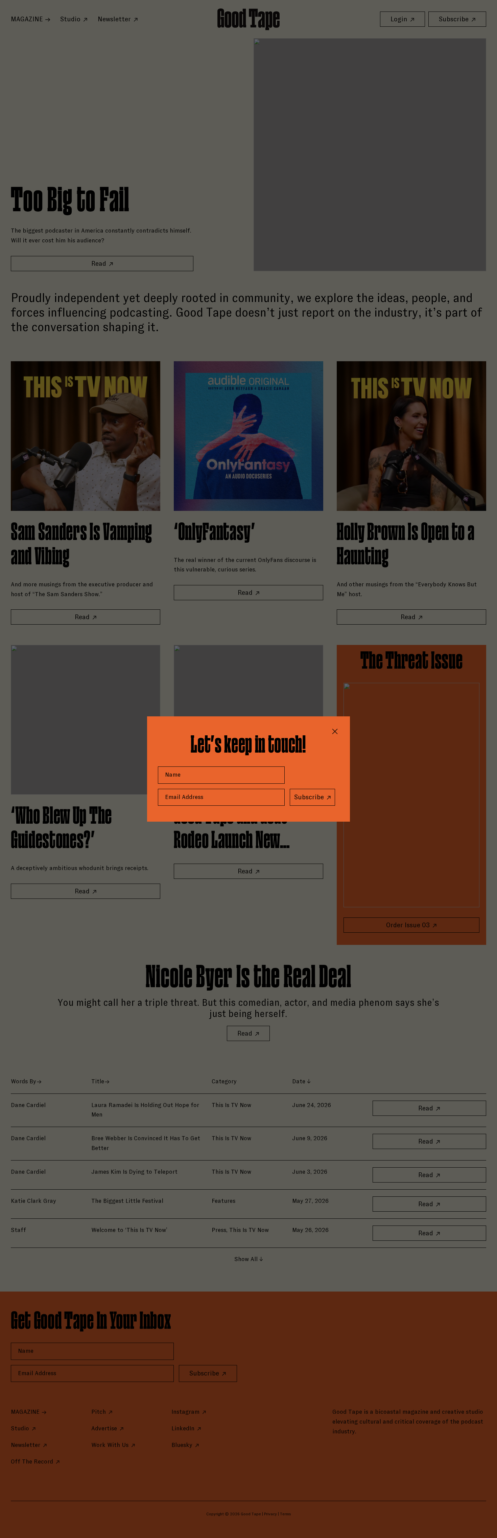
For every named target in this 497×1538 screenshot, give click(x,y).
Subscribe (309, 797)
